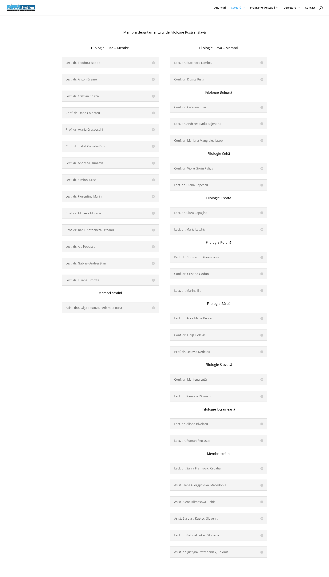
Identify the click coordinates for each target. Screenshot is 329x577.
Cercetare (290, 7)
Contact (310, 7)
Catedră (236, 7)
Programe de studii (262, 7)
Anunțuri (220, 7)
